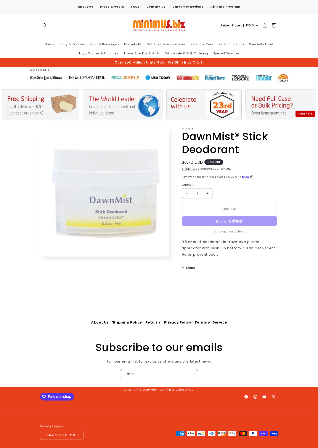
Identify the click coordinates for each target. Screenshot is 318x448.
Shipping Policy (127, 322)
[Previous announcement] (41, 62)
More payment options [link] (229, 231)
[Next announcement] (276, 62)
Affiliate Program (225, 7)
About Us (85, 7)
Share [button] (190, 268)
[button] (45, 25)
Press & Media (112, 7)
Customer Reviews (188, 7)
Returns (153, 322)
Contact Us (155, 7)
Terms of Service (210, 322)
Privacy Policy (177, 322)
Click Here (305, 113)
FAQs (135, 7)
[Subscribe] (193, 374)
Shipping (188, 168)
